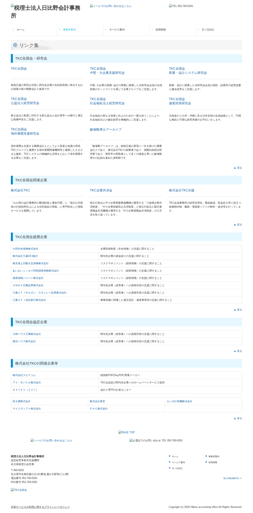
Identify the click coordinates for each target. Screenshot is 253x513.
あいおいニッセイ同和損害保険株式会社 (36, 270)
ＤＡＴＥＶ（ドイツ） (25, 389)
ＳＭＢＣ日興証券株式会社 (28, 285)
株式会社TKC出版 (181, 190)
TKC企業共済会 (101, 190)
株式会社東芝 (97, 401)
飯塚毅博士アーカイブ (106, 129)
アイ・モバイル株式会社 (27, 382)
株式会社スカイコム (24, 375)
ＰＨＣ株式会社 (99, 408)
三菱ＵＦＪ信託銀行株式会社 (29, 299)
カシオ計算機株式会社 (179, 401)
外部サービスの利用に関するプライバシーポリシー (40, 506)
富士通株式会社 (22, 401)
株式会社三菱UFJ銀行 (25, 256)
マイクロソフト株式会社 (27, 408)
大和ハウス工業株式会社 (27, 333)
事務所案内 (69, 29)
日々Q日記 (208, 29)
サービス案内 (117, 29)
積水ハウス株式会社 (24, 341)
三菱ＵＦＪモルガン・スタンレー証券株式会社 (40, 292)
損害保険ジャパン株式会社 (28, 277)
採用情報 (161, 29)
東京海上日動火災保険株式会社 (31, 263)
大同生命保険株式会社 (25, 248)
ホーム (21, 29)
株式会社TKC (20, 190)
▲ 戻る (238, 167)
